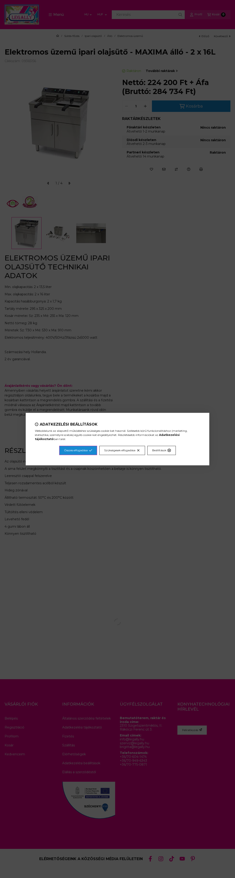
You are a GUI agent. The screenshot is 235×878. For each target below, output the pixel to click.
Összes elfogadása (76, 450)
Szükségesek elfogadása (119, 450)
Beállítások (159, 450)
